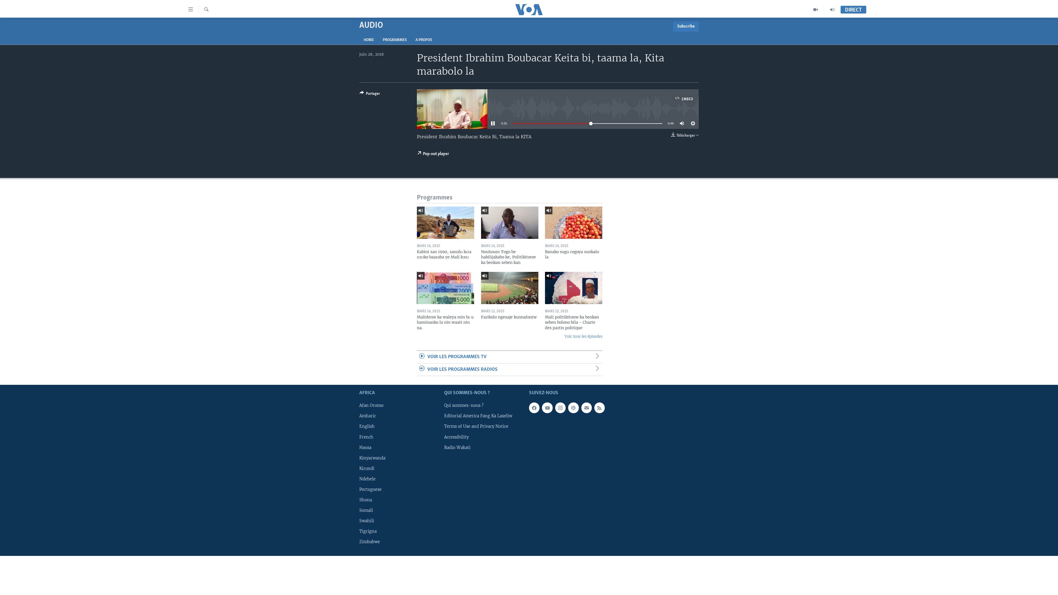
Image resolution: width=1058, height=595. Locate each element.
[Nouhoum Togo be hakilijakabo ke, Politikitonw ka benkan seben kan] (509, 223)
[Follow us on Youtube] (547, 408)
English (367, 426)
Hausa (365, 447)
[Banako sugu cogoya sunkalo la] (573, 223)
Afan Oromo (371, 405)
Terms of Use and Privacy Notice (476, 426)
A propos (423, 40)
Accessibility (456, 437)
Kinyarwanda (372, 458)
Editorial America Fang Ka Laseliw (478, 416)
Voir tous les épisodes (583, 336)
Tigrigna (368, 531)
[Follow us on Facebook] (534, 408)
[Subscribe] (586, 408)
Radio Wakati (457, 447)
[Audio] (832, 10)
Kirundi (366, 468)
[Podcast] (573, 408)
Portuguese (370, 489)
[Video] (815, 10)
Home (369, 40)
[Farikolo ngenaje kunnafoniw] (509, 288)
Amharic (367, 416)
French (366, 437)
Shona (365, 499)
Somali (366, 510)
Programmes (395, 40)
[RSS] (599, 408)
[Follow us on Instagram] (560, 408)
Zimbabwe (369, 541)
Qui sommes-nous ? (464, 405)
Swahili (366, 520)
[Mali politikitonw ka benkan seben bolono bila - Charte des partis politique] (573, 288)
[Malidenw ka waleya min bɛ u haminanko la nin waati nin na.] (445, 288)
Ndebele (367, 479)
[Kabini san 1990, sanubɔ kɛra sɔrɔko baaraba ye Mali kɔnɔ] (445, 223)
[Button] (370, 94)
